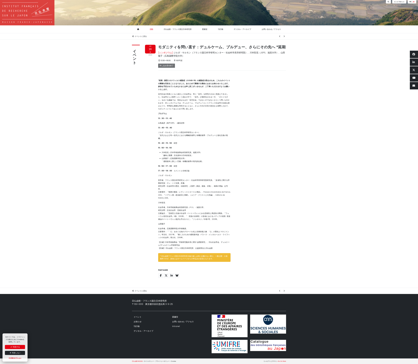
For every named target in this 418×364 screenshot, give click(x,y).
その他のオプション (15, 358)
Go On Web (282, 361)
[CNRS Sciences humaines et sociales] (268, 324)
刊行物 (220, 29)
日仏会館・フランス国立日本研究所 (178, 29)
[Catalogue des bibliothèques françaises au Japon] (268, 345)
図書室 (204, 29)
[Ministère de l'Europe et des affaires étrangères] (230, 326)
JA (414, 2)
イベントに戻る (140, 36)
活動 (151, 29)
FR (410, 2)
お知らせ (138, 321)
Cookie (173, 361)
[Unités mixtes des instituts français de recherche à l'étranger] (230, 346)
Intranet (176, 326)
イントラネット (399, 2)
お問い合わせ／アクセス (271, 29)
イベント (134, 55)
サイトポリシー (149, 361)
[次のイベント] (284, 36)
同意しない (16, 353)
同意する (16, 347)
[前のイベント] (280, 36)
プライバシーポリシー (162, 361)
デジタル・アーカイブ (242, 29)
